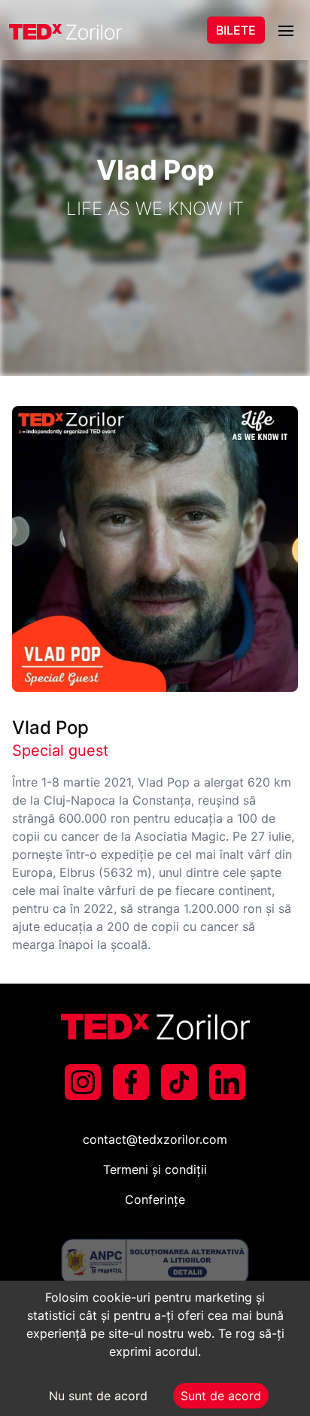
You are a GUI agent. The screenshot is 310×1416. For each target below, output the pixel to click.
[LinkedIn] (227, 1082)
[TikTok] (179, 1082)
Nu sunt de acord (98, 1395)
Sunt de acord (221, 1395)
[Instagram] (83, 1082)
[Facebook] (131, 1082)
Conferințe (155, 1199)
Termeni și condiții (155, 1169)
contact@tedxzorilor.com (155, 1139)
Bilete (236, 30)
